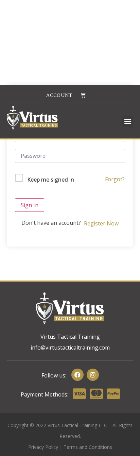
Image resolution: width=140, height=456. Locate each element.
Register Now (101, 223)
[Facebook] (77, 375)
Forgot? (115, 179)
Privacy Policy (43, 447)
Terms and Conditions (88, 447)
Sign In (29, 205)
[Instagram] (93, 375)
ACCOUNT (59, 95)
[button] (127, 121)
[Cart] (83, 95)
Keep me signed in (50, 179)
